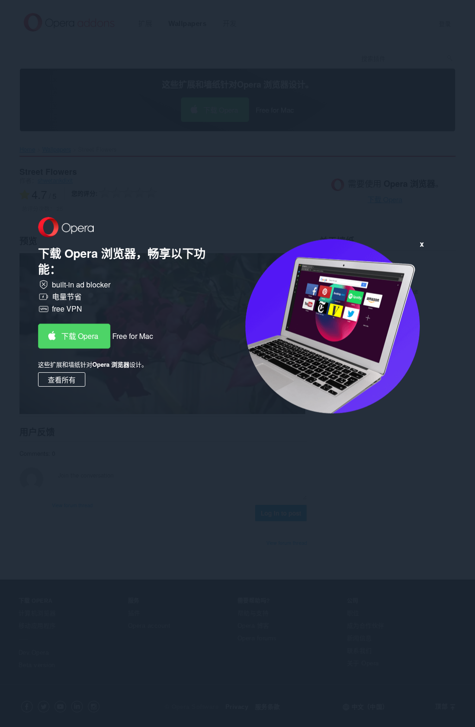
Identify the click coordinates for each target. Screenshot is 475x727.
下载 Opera (79, 336)
